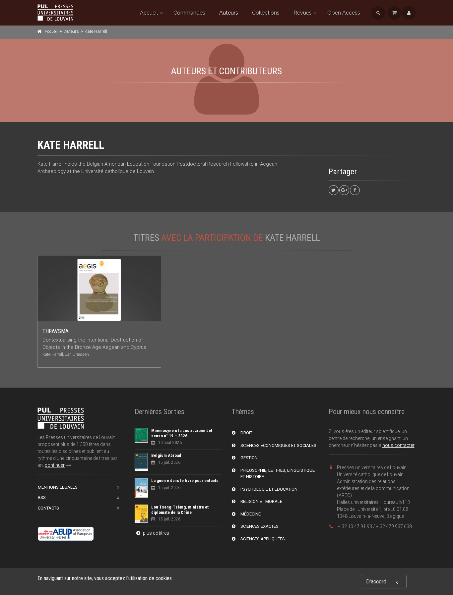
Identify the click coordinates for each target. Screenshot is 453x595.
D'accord (376, 581)
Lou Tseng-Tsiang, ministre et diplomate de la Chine (180, 510)
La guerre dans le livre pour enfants (185, 480)
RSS (42, 497)
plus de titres (155, 533)
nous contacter (398, 445)
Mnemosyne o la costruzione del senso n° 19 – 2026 (181, 433)
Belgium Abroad (166, 455)
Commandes (189, 13)
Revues (302, 13)
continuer (55, 465)
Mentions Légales (58, 487)
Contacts (48, 508)
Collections (266, 13)
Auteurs (228, 13)
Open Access (343, 13)
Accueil (149, 13)
